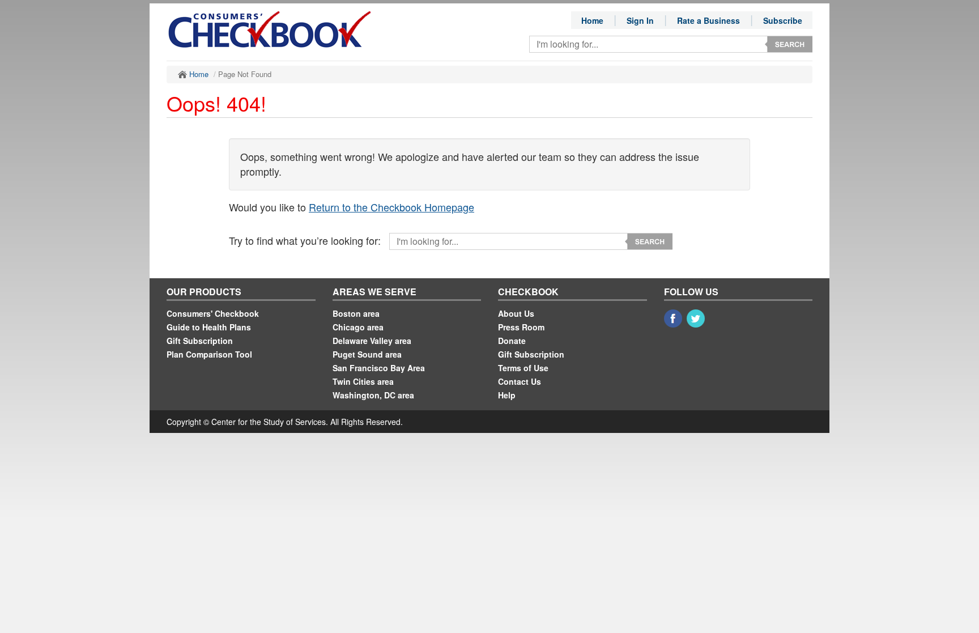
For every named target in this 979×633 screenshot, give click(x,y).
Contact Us (519, 381)
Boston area (356, 313)
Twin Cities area (363, 381)
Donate (512, 340)
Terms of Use (523, 367)
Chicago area (358, 327)
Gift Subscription (200, 340)
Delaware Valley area (372, 340)
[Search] (788, 44)
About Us (516, 313)
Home (592, 20)
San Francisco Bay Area (379, 367)
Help (507, 395)
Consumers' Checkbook (213, 313)
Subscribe (782, 20)
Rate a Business (708, 20)
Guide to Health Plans (209, 327)
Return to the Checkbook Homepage (391, 206)
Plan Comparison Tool (209, 354)
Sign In (640, 20)
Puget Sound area (367, 354)
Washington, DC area (373, 395)
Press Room (521, 327)
